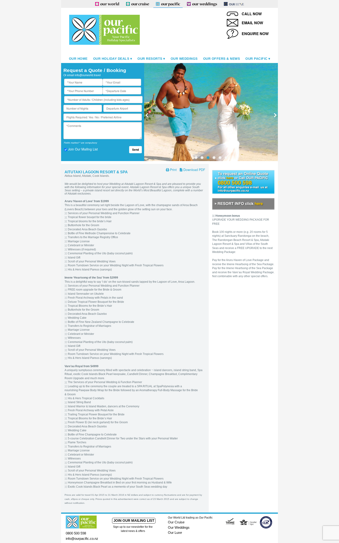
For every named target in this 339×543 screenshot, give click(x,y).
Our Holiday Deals (111, 58)
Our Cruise (176, 522)
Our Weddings (184, 58)
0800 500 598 (76, 533)
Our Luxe (175, 532)
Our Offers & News (221, 58)
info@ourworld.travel (88, 75)
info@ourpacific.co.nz (82, 538)
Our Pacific (256, 58)
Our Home (78, 58)
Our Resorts (149, 58)
